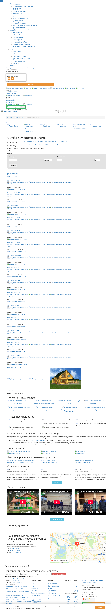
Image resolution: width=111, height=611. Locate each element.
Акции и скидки (35, 595)
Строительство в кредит (38, 593)
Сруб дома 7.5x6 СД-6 (13, 217)
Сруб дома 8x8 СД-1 (13, 205)
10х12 (63, 141)
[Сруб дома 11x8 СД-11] (16, 326)
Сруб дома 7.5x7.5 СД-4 (14, 242)
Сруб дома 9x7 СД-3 (13, 267)
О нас (33, 583)
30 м (68, 596)
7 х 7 (68, 588)
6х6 (25, 141)
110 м (76, 596)
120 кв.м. (41, 145)
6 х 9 (68, 586)
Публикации (34, 600)
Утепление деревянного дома (21, 408)
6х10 (32, 141)
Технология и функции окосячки (44, 410)
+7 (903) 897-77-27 (11, 92)
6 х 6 (68, 583)
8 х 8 (75, 583)
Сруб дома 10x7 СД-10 (13, 305)
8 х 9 (75, 585)
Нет (13, 78)
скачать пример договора (38, 440)
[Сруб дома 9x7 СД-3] (16, 264)
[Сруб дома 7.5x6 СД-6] (16, 214)
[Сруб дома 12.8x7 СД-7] (16, 276)
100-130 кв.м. (48, 145)
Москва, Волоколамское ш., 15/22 (15, 595)
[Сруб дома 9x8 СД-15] (16, 289)
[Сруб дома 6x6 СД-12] (16, 189)
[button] (1, 1)
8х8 (42, 141)
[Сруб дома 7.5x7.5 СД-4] (17, 239)
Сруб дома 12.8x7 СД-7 (14, 280)
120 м (76, 598)
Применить (30, 84)
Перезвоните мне (11, 93)
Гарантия (34, 590)
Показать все (57, 482)
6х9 (30, 141)
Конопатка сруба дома (74, 402)
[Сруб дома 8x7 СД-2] (16, 314)
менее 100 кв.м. (28, 145)
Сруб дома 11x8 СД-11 (13, 330)
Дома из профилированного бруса (53, 586)
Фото (32, 586)
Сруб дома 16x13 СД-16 (14, 367)
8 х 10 (75, 586)
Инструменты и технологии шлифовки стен (69, 410)
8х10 (47, 141)
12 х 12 (76, 592)
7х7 (35, 141)
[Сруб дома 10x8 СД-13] (16, 339)
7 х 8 (68, 590)
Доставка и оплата (36, 592)
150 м (76, 603)
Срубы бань (51, 592)
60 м (68, 599)
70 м (68, 601)
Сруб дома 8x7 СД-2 (13, 317)
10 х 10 (76, 590)
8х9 (45, 141)
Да (9, 78)
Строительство (35, 588)
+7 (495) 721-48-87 (60, 111)
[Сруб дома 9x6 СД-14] (16, 176)
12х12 (66, 141)
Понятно (99, 607)
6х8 (28, 141)
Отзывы (33, 599)
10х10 (59, 141)
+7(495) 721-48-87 (15, 548)
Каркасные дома (53, 599)
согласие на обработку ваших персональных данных (20, 578)
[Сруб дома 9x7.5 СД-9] (16, 226)
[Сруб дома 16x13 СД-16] (17, 364)
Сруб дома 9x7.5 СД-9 (13, 230)
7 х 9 (68, 592)
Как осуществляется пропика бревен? (44, 402)
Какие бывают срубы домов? (22, 402)
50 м (68, 598)
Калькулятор (35, 604)
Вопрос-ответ (35, 597)
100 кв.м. (36, 145)
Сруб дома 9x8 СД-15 (13, 292)
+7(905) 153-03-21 (15, 550)
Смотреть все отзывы (57, 519)
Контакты (34, 602)
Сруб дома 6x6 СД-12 (13, 193)
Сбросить (13, 165)
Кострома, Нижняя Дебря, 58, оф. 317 (17, 597)
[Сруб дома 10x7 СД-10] (16, 301)
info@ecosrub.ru (10, 100)
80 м (68, 603)
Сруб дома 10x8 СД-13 (13, 342)
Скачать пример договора (93, 604)
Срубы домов (52, 590)
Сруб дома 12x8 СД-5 (13, 355)
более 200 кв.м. (57, 145)
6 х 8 (68, 585)
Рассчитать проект (11, 99)
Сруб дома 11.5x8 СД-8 (14, 255)
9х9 (50, 141)
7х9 (40, 141)
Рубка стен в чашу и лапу (97, 402)
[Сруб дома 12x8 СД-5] (16, 351)
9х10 (52, 141)
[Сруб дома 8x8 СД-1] (16, 201)
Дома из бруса (52, 583)
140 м (76, 601)
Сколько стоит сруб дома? (98, 408)
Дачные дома (52, 593)
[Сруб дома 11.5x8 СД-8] (16, 251)
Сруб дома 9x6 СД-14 (13, 180)
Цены (33, 585)
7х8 (38, 141)
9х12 (55, 141)
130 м (76, 599)
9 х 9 (75, 588)
